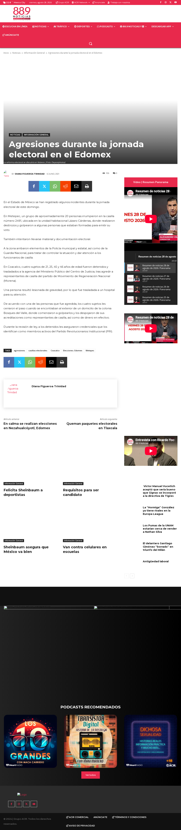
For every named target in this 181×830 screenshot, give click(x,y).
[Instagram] (166, 3)
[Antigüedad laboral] (132, 564)
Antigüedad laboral (156, 561)
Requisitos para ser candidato (81, 492)
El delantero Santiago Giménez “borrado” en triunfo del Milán (158, 546)
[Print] (86, 186)
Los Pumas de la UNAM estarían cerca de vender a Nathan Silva (160, 528)
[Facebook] (161, 3)
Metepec (90, 350)
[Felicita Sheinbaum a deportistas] (31, 466)
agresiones (19, 350)
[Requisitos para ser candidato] (90, 466)
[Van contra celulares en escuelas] (90, 523)
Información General (34, 52)
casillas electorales (37, 350)
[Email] (76, 186)
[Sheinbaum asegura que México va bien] (31, 523)
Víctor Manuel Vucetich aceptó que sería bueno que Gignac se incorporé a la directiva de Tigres (159, 491)
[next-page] (132, 576)
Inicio (6, 52)
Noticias (16, 52)
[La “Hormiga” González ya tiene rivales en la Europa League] (132, 510)
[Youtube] (175, 3)
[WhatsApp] (55, 186)
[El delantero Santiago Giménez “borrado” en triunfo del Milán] (132, 546)
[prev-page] (126, 576)
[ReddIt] (65, 186)
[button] (90, 43)
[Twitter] (170, 3)
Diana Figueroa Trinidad (30, 174)
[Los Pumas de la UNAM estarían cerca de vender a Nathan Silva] (132, 528)
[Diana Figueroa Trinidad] (8, 173)
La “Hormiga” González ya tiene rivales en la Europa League (158, 510)
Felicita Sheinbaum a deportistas (23, 492)
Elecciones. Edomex (72, 350)
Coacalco (55, 350)
